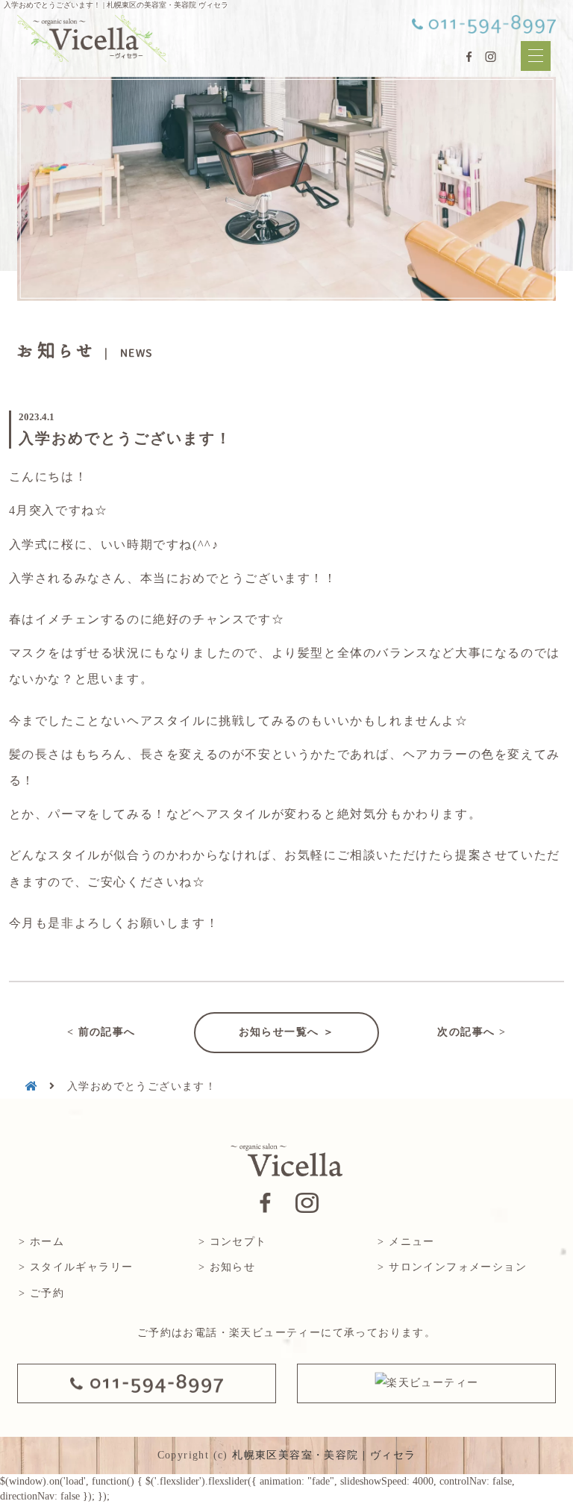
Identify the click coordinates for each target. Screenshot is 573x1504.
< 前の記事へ (101, 1031)
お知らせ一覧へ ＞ (287, 1031)
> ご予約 (41, 1293)
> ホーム (41, 1241)
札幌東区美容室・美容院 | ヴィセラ (324, 1455)
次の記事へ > (471, 1031)
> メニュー (406, 1241)
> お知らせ (226, 1267)
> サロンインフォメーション (452, 1267)
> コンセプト (232, 1241)
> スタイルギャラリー (76, 1267)
